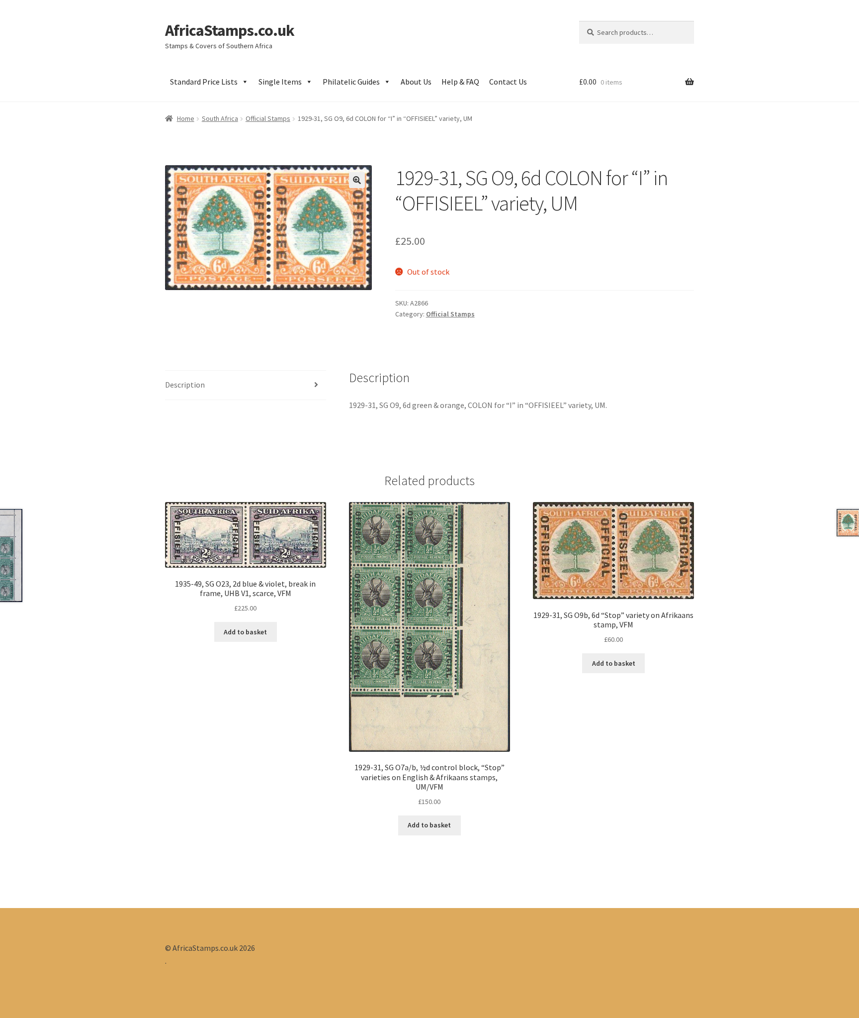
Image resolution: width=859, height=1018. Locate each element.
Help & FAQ (460, 82)
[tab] (245, 385)
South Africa (220, 118)
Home (185, 118)
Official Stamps (268, 118)
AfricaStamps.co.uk (229, 30)
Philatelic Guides (351, 82)
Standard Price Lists (204, 82)
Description (185, 385)
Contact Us (508, 82)
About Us (416, 82)
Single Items (280, 82)
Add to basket (245, 631)
